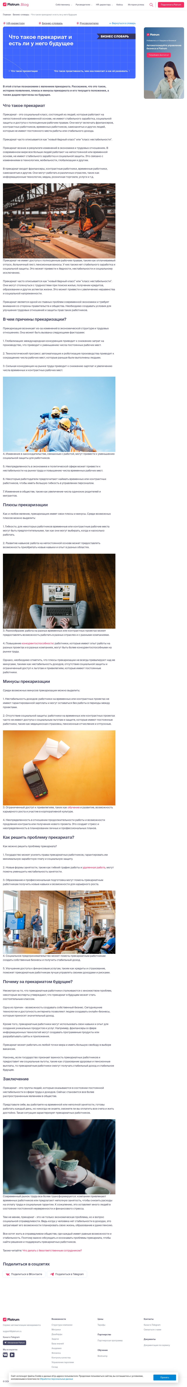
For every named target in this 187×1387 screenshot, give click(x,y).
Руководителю (83, 5)
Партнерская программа (110, 1340)
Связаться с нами (152, 1329)
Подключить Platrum (171, 5)
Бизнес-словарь (52, 23)
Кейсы (119, 5)
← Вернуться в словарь (122, 23)
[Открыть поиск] (151, 4)
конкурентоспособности (37, 643)
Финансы (56, 1353)
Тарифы (101, 1325)
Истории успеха (136, 5)
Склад (55, 1367)
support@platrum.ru (12, 1331)
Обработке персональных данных (56, 1379)
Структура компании (62, 1325)
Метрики (56, 1329)
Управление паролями (63, 1362)
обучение (74, 807)
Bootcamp (102, 1356)
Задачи (55, 1339)
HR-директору (103, 5)
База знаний (58, 1343)
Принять (164, 1377)
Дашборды (57, 1334)
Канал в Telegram (152, 1325)
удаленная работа (94, 867)
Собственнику (63, 5)
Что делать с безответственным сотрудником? (52, 1250)
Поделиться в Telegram (69, 1274)
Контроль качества (61, 1357)
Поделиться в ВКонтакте (26, 1274)
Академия (57, 1348)
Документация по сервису (157, 1345)
